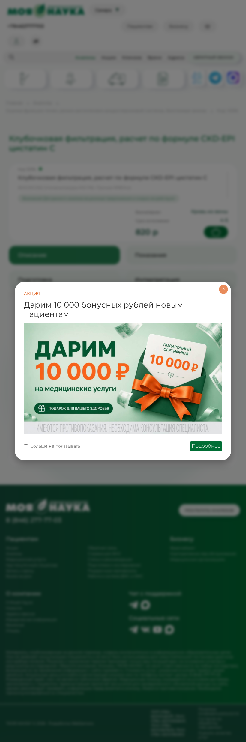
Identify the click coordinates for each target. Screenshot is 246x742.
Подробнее (206, 446)
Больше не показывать (55, 446)
